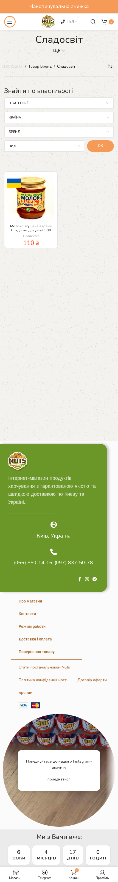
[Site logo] (48, 21)
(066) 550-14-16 (33, 562)
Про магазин (30, 601)
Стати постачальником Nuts (44, 667)
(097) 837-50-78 (74, 562)
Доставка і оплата (35, 639)
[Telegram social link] (95, 579)
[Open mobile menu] (9, 21)
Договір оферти (92, 680)
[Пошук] (93, 21)
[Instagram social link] (87, 579)
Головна (13, 66)
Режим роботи (32, 626)
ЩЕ (56, 50)
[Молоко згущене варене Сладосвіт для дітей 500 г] (31, 198)
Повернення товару (37, 652)
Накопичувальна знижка (59, 6)
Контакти (27, 614)
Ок (100, 145)
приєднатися (59, 779)
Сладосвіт (31, 236)
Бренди (25, 692)
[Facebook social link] (80, 579)
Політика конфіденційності (43, 680)
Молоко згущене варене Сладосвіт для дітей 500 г (31, 230)
